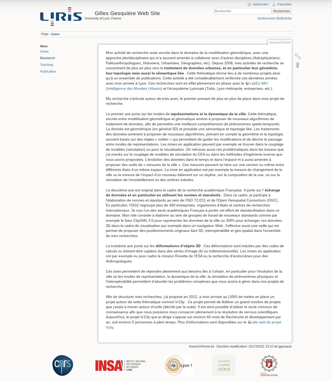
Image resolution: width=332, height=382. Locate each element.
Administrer (261, 4)
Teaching (46, 65)
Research (47, 58)
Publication (48, 71)
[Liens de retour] (298, 56)
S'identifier (284, 4)
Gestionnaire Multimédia (274, 18)
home (55, 34)
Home (44, 51)
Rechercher (281, 11)
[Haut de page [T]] (298, 64)
